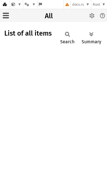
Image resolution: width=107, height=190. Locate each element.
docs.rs (78, 4)
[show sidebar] (6, 15)
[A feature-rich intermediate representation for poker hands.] (16, 4)
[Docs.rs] (5, 4)
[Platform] (30, 4)
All (49, 16)
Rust (96, 4)
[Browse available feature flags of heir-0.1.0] (40, 4)
